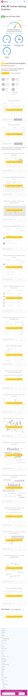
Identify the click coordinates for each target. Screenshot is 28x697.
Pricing (2, 668)
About (2, 671)
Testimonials (5, 684)
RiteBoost (3, 632)
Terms (2, 679)
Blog (4, 682)
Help (2, 672)
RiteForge (3, 630)
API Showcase (4, 659)
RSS (3, 685)
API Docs (3, 663)
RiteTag (2, 635)
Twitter (4, 687)
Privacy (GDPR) (4, 677)
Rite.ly (2, 633)
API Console (3, 661)
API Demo (3, 658)
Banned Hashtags (5, 638)
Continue (22, 693)
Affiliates (3, 669)
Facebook (5, 689)
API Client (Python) (5, 664)
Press (2, 676)
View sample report (15, 73)
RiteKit (2, 637)
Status (2, 674)
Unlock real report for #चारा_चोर (14, 110)
